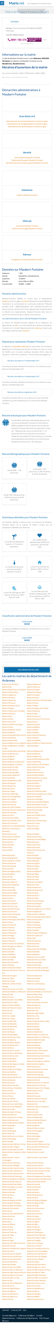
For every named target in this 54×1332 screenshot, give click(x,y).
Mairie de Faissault (9, 866)
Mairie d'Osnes (7, 1096)
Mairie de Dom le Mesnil (11, 837)
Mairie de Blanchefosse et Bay (38, 759)
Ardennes (5, 301)
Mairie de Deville (33, 834)
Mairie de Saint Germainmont (38, 1147)
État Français (44, 1318)
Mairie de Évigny (33, 861)
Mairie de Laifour (8, 978)
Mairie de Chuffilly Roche (36, 815)
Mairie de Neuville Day (35, 1074)
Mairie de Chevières (9, 812)
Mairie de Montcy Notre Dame (38, 1056)
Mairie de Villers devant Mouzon (14, 1272)
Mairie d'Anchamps (34, 692)
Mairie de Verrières (9, 1264)
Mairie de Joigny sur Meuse (12, 946)
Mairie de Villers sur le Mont (37, 1278)
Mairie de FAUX (7, 869)
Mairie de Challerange (10, 794)
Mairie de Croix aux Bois (36, 957)
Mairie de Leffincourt (35, 997)
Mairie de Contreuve (9, 823)
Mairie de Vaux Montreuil (11, 1259)
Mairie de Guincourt (9, 911)
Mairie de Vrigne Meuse (11, 1288)
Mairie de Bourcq (33, 770)
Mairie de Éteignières (10, 858)
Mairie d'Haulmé (8, 927)
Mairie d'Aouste (33, 697)
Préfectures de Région (26, 1315)
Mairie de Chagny (8, 791)
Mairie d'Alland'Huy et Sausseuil (14, 689)
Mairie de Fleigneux (34, 871)
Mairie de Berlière (8, 954)
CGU (24, 1310)
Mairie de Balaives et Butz (11, 730)
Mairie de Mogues (33, 1045)
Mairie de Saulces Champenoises (39, 1179)
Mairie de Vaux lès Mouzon (12, 1256)
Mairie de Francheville (10, 962)
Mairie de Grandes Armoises (37, 1002)
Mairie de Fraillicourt (9, 882)
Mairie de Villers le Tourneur (12, 1275)
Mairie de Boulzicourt (10, 770)
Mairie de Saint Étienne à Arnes (38, 1144)
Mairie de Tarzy (7, 1229)
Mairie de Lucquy (8, 1018)
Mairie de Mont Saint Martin (37, 1050)
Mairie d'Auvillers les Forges (12, 724)
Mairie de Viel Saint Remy (36, 1264)
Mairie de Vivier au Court (36, 1283)
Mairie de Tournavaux (35, 1243)
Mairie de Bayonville (9, 740)
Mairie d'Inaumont (34, 941)
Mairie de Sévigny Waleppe (37, 1200)
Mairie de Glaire (33, 898)
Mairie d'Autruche (8, 722)
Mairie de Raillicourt (9, 1114)
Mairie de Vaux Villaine (35, 1259)
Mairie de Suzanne (34, 1219)
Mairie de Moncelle (34, 965)
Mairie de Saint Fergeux (11, 1147)
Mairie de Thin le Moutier (36, 1235)
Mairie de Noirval (33, 1080)
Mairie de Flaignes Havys (11, 871)
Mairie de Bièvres (8, 756)
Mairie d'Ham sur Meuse (36, 914)
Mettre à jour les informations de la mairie (15, 77)
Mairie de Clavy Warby (10, 818)
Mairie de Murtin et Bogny (12, 1069)
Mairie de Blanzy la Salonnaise (13, 762)
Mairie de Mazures (34, 1005)
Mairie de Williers (33, 1296)
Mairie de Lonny (33, 1016)
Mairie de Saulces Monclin (11, 1181)
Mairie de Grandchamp (35, 901)
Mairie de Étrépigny (34, 858)
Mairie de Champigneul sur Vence (39, 794)
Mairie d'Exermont (9, 863)
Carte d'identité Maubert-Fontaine (27, 157)
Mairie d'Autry (32, 722)
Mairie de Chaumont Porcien (37, 807)
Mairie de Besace (33, 954)
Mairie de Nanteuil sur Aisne (37, 1069)
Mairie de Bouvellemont (11, 775)
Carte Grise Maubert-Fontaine (27, 226)
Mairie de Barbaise (9, 738)
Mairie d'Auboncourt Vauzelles (13, 711)
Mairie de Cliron (33, 818)
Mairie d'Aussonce (34, 716)
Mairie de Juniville (8, 949)
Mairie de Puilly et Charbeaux (38, 1106)
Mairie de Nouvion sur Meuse (38, 1082)
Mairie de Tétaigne (34, 1229)
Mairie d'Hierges (8, 935)
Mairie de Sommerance (35, 1208)
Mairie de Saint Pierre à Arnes (13, 1168)
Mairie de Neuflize (9, 1072)
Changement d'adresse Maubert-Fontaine (27, 259)
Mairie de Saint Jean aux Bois (12, 1149)
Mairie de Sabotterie (34, 976)
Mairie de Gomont (9, 901)
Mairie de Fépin (32, 869)
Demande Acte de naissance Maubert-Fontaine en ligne (27, 121)
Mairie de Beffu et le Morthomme (39, 743)
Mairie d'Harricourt (9, 925)
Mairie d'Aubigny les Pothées (37, 708)
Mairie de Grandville (34, 962)
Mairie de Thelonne (9, 1232)
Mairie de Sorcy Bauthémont (12, 1213)
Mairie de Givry (7, 898)
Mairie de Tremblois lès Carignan (14, 1248)
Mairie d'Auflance (8, 713)
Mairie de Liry (7, 1013)
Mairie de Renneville (34, 1123)
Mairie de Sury (7, 1219)
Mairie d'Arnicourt (9, 703)
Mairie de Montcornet (10, 1056)
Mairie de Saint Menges (10, 1165)
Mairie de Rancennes (34, 1114)
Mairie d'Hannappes (9, 917)
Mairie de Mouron (9, 1066)
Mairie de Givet (32, 893)
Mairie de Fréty (7, 994)
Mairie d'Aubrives (33, 711)
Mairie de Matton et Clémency (38, 1037)
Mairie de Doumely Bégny (36, 839)
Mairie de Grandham (9, 903)
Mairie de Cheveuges (34, 810)
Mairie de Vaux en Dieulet (11, 1254)
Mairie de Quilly (33, 1112)
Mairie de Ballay (33, 732)
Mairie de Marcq (8, 1029)
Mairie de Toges (8, 1240)
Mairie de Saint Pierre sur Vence (38, 1168)
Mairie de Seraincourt (35, 1195)
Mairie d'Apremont (9, 700)
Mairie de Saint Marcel (35, 1163)
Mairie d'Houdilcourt (34, 935)
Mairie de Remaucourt (10, 1120)
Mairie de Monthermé (35, 1058)
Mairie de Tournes (9, 1246)
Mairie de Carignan (34, 786)
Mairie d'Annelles (33, 695)
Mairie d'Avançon (33, 724)
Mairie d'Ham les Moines (11, 914)
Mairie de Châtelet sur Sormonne (39, 992)
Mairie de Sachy (33, 1139)
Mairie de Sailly (7, 1141)
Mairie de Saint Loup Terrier (37, 1157)
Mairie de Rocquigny (34, 1131)
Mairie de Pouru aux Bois (36, 1101)
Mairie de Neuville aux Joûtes (37, 968)
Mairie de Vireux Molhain (36, 1280)
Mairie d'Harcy (7, 922)
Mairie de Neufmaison (35, 1072)
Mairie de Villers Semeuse (36, 1275)
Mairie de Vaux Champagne (37, 1251)
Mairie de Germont (34, 887)
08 (16, 325)
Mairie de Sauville (33, 1184)
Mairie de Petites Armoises (12, 1008)
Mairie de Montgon (9, 1058)
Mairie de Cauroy (8, 788)
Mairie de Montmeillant (35, 1064)
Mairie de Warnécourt (10, 1294)
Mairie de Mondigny (34, 1048)
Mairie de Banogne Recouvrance (14, 735)
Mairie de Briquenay (34, 780)
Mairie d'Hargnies (33, 922)
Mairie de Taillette (8, 1224)
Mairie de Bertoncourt (10, 754)
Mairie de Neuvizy (8, 1080)
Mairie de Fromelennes (10, 885)
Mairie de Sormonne (34, 1213)
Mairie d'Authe (7, 719)
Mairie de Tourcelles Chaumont (13, 1243)
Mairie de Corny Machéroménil (13, 826)
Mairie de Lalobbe (33, 978)
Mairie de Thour (8, 997)
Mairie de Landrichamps (36, 984)
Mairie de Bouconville (10, 767)
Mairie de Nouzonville (10, 1085)
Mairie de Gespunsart (35, 890)
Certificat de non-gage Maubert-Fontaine (27, 228)
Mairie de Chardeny (9, 802)
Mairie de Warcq (33, 1291)
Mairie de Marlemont (35, 1032)
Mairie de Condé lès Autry (11, 820)
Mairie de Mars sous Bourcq (37, 1034)
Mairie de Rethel (33, 1125)
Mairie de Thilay (8, 1235)
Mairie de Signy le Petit (35, 1203)
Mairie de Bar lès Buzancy (36, 735)
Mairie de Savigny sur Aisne (12, 1187)
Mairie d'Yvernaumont (35, 1299)
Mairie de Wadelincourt (35, 1288)
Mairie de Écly (7, 847)
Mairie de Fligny (33, 874)
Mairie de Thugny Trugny (36, 1238)
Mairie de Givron (33, 895)
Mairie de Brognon (9, 783)
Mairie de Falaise (33, 866)
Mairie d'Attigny (8, 708)
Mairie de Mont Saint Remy (12, 1053)
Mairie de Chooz (8, 815)
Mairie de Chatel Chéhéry (11, 807)
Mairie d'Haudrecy (34, 925)
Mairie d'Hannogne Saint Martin (39, 917)
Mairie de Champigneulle (11, 796)
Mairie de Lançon (33, 981)
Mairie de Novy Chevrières (12, 1088)
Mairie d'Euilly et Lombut (11, 861)
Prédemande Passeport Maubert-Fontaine (27, 160)
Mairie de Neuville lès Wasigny (38, 970)
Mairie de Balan (32, 730)
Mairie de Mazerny (9, 1040)
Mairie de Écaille (8, 952)
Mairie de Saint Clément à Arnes (14, 1144)
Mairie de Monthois (9, 1061)
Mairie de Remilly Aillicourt (37, 1120)
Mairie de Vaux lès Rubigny (37, 1256)
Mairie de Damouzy (9, 834)
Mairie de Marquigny (10, 1034)
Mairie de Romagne (9, 976)
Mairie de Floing (33, 877)
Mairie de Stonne (8, 1216)
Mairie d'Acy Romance (10, 684)
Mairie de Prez (32, 1104)
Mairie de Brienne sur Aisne (37, 778)
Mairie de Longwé (8, 1016)
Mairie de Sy (6, 1221)
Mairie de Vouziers (34, 1286)
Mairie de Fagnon (33, 863)
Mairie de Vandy (8, 1251)
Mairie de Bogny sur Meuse (12, 764)
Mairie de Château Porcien (37, 804)
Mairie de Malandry (9, 1024)
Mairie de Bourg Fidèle (10, 772)
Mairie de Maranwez (9, 1026)
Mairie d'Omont (33, 1093)
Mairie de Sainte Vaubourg (12, 1176)
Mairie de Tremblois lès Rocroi (38, 1248)
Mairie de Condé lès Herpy (37, 820)
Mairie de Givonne (9, 895)
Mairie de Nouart (8, 1082)
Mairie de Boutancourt (35, 772)
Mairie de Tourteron (34, 1246)
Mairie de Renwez (8, 1125)
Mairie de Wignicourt (10, 1296)
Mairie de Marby (33, 1026)
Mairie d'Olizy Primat (34, 1090)
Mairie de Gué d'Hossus (11, 909)
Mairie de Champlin (34, 796)
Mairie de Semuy (33, 1192)
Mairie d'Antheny (8, 697)
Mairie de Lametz (8, 981)
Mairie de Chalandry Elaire (36, 791)
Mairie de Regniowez (34, 1117)
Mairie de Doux (7, 842)
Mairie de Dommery (34, 837)
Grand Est (25, 301)
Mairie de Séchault (34, 1187)
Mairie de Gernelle (9, 890)
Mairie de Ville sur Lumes (36, 1267)
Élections (5, 1321)
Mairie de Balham (8, 732)
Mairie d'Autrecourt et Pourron (38, 719)
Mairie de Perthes (8, 1098)
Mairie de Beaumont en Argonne (14, 743)
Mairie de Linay (32, 1010)
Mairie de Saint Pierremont (12, 1171)
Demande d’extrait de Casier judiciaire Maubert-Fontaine (27, 163)
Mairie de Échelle (33, 952)
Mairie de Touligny (34, 1240)
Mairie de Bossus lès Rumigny (38, 764)
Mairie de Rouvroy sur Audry (12, 1136)
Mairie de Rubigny (33, 1136)
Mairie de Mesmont (34, 1042)
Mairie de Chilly (32, 812)
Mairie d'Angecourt (9, 695)
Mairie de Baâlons (33, 727)
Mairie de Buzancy (9, 786)
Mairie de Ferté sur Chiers (36, 960)
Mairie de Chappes (9, 799)
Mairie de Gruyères (34, 906)
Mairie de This (7, 1238)
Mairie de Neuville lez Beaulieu (38, 1077)
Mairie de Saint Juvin (34, 1149)
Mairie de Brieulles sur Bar (11, 780)
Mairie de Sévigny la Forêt (11, 1200)
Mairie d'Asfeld (32, 705)
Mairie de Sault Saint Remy (12, 1184)
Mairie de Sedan (33, 1189)
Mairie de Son (7, 1211)
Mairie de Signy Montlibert (12, 1205)
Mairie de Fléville (8, 874)
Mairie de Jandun (33, 943)
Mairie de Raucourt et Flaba (12, 1117)
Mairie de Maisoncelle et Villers (38, 1021)
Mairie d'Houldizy (8, 938)
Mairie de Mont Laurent (11, 1050)
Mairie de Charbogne (35, 799)
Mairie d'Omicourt (9, 1093)
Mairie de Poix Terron (10, 1101)
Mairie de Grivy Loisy (10, 906)
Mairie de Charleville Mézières (38, 802)
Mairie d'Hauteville (34, 927)
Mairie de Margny (33, 1029)
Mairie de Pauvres (33, 1096)
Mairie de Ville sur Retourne (12, 1270)
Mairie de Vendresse (9, 1262)
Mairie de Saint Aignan (35, 1141)
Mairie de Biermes (33, 754)
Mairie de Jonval (33, 946)
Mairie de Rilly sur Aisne (35, 1128)
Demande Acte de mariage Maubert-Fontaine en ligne (27, 124)
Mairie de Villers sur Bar (10, 1278)
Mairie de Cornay (33, 823)
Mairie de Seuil (32, 1197)
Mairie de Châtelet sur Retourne (14, 992)
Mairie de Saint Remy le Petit (12, 1173)
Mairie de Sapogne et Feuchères (39, 1176)
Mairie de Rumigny (9, 1139)
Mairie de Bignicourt (34, 756)
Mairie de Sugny (33, 1216)
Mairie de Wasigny (34, 1294)
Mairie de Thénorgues (35, 1232)
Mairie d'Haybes (33, 930)
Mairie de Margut (8, 1032)
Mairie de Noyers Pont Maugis (38, 1088)
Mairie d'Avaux (7, 727)
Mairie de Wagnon (9, 1291)
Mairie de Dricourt (33, 845)
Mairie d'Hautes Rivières (11, 1005)
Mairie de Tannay (33, 1227)
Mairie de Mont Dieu (34, 994)
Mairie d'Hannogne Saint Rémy (13, 919)
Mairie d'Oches (7, 1090)
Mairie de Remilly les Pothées (13, 1123)
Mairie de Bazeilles (34, 740)
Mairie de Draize (8, 845)
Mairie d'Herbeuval (9, 933)
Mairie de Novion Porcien (36, 1085)
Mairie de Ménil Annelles (36, 1040)
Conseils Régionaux (9, 1315)
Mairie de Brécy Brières (35, 775)
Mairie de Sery (7, 1197)
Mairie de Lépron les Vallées (12, 1000)
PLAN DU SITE (16, 1310)
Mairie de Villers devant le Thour (39, 1270)
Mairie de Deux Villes (9, 1002)
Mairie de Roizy (32, 1133)
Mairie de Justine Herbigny (37, 949)
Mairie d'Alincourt (33, 687)
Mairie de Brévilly (8, 778)
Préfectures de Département (27, 1318)
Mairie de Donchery (9, 839)
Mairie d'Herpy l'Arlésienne (37, 933)
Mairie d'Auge (32, 713)
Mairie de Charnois (9, 804)
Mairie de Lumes (33, 1018)
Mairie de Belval (33, 746)
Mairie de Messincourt (10, 1045)
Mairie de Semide (8, 1192)
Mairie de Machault (9, 1021)
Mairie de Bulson (33, 783)
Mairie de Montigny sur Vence (13, 1064)
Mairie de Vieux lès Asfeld (11, 1267)
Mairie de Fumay (8, 887)
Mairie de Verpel (33, 1262)
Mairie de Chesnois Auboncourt (14, 810)
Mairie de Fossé (33, 879)
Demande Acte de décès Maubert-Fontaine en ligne (27, 126)
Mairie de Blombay (34, 762)
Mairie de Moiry (8, 1048)
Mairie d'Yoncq (7, 1299)
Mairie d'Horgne (8, 965)
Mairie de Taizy (7, 1227)
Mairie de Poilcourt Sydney (37, 1098)
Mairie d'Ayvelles (33, 1000)
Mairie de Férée (8, 960)
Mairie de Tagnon (33, 1221)
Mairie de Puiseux (8, 1109)
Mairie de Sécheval (9, 1189)
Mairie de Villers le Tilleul (36, 1272)
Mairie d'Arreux (32, 703)
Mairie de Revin (8, 1128)
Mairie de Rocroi (8, 1133)
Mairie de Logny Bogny (35, 1013)
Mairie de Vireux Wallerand (12, 1283)
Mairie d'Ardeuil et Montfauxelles (39, 700)
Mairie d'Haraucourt (34, 919)
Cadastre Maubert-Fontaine (27, 195)
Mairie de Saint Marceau (11, 1163)
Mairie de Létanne (33, 1008)
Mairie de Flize (7, 877)
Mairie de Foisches (9, 879)
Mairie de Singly (33, 1205)
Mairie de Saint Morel (35, 1165)
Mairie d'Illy (31, 938)
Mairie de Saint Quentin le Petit (38, 1171)
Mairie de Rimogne (9, 1131)
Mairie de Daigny (33, 828)
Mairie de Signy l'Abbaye (11, 1203)
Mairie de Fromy (33, 885)
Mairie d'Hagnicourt (34, 911)
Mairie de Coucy (33, 826)
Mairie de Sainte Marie (35, 1173)
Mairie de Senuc (8, 1195)
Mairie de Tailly (32, 1224)
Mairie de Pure (32, 1109)
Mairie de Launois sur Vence (12, 989)
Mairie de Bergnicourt (35, 751)
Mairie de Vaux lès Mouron (37, 1254)
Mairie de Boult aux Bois (36, 767)
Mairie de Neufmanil (9, 1074)
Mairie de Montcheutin (35, 1053)
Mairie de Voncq (8, 1286)
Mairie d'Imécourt (8, 941)
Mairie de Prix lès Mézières (12, 1106)
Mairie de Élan (7, 850)
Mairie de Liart (7, 1010)
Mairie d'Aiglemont (34, 684)
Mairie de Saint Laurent (35, 1152)
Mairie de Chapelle (9, 957)
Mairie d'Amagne (33, 689)
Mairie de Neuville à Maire (11, 968)
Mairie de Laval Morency (36, 989)
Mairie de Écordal (33, 847)
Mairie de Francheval (34, 882)
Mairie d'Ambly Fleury (10, 692)
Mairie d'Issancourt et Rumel (12, 943)
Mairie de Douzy (33, 842)
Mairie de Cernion (33, 788)
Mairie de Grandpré (34, 903)
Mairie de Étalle (32, 855)
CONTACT (5, 1310)
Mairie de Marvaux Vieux (11, 1037)
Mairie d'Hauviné (8, 930)
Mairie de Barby (33, 738)
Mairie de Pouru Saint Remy (12, 1104)
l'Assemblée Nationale (20, 346)
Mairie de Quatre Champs (11, 1112)
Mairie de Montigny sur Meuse (38, 1061)
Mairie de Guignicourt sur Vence (39, 909)
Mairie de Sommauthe (10, 1208)
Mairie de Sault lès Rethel (36, 1181)
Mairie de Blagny (8, 759)
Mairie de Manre (33, 1024)
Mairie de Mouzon (34, 1066)
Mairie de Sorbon (33, 1211)
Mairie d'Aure (7, 716)
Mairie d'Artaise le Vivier (11, 705)
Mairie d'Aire (6, 687)
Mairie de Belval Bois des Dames (14, 751)
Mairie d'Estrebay (8, 855)
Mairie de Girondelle (9, 893)
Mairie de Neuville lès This (11, 1077)
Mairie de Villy (7, 1280)
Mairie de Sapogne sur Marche (13, 1179)
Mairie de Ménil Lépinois (11, 1042)
